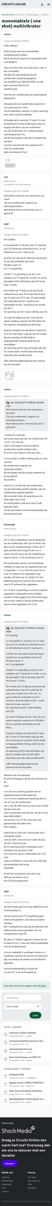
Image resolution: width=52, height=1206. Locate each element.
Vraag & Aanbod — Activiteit (17, 1068)
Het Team (32, 1177)
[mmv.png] (10, 163)
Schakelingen (7, 1180)
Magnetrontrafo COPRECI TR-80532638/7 (27, 1082)
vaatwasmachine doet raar (20, 1049)
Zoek (35, 1015)
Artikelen (6, 1177)
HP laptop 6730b (16, 1074)
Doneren (9, 1163)
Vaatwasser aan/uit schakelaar (22, 1032)
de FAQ (41, 985)
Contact (5, 1191)
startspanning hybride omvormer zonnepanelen (30, 1041)
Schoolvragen (32, 14)
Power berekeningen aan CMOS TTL (25, 1057)
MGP (6, 223)
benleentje (9, 524)
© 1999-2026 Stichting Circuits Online (18, 1201)
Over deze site (34, 1180)
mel (6, 176)
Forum (20, 14)
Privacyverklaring (42, 1201)
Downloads (6, 1184)
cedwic (7, 34)
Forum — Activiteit (12, 1027)
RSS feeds (32, 1188)
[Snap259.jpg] (10, 375)
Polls (30, 1184)
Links (4, 1188)
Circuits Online (8, 14)
